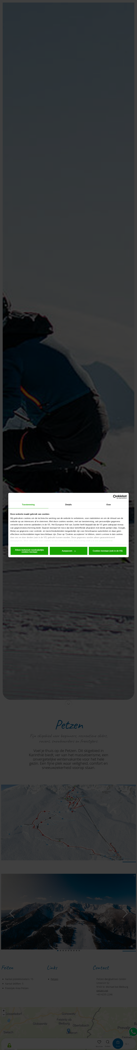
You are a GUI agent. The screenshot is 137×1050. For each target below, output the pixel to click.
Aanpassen (67, 551)
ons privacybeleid (104, 540)
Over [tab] (108, 504)
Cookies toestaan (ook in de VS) (108, 551)
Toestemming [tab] (28, 504)
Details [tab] (68, 504)
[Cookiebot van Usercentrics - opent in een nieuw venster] (115, 497)
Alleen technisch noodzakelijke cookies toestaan (29, 551)
